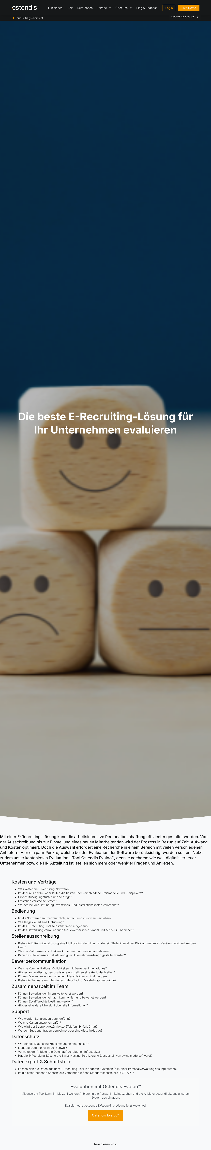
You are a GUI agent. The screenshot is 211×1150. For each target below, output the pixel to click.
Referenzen (85, 8)
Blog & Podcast (146, 8)
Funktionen (55, 8)
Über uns (121, 8)
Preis (70, 8)
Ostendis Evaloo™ (105, 1115)
